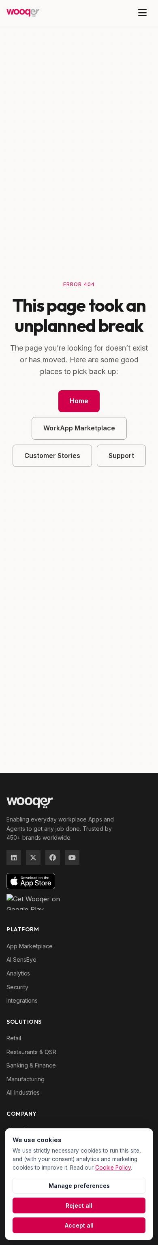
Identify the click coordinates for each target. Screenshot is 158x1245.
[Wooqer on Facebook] (52, 857)
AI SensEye (21, 959)
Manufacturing (25, 1079)
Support (121, 455)
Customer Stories (52, 455)
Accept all (79, 1225)
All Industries (23, 1092)
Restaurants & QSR (31, 1051)
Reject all (79, 1205)
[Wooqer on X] (33, 857)
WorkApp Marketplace (79, 428)
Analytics (18, 973)
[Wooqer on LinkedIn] (13, 857)
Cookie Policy (113, 1167)
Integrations (22, 1000)
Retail (13, 1038)
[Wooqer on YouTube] (72, 857)
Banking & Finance (31, 1065)
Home (79, 401)
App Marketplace (29, 946)
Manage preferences (79, 1185)
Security (17, 987)
